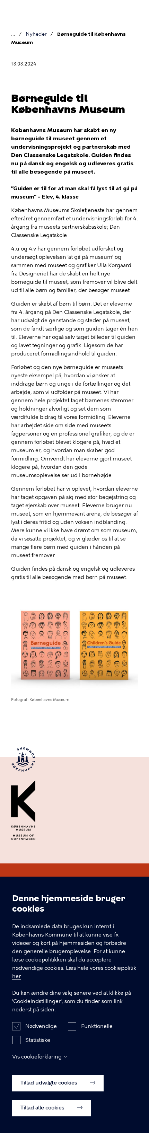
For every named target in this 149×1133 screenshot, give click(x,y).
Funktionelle (97, 1026)
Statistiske (37, 1040)
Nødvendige (41, 1026)
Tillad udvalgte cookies (49, 1083)
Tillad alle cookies (43, 1108)
